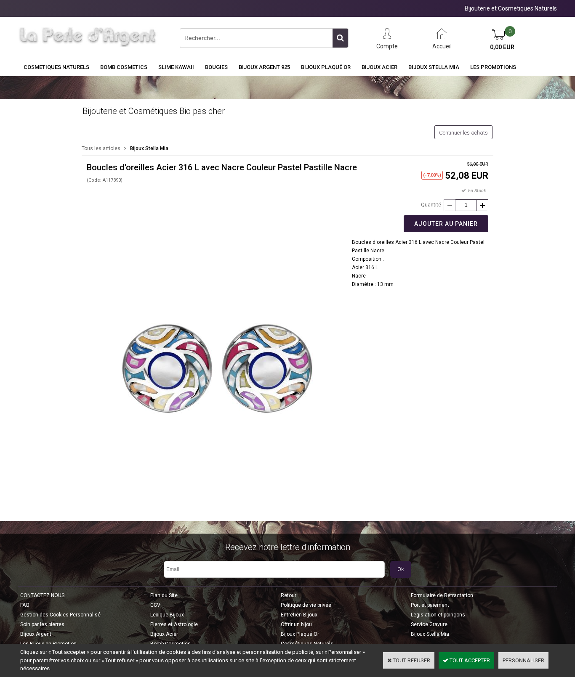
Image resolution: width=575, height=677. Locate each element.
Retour (288, 595)
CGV (155, 605)
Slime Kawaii (176, 67)
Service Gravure (429, 624)
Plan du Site (164, 595)
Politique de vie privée (306, 605)
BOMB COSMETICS (123, 67)
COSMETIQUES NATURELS (56, 67)
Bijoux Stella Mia (433, 67)
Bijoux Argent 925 (264, 67)
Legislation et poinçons (438, 615)
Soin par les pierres (42, 624)
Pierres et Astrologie (174, 624)
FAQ (24, 605)
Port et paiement (430, 605)
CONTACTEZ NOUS (42, 595)
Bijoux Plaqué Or (326, 67)
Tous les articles (101, 148)
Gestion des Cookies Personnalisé (60, 615)
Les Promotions (493, 67)
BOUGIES (216, 67)
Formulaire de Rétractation (442, 595)
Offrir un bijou (296, 624)
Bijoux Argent (35, 634)
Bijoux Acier (379, 67)
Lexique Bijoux (167, 615)
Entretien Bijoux (299, 615)
